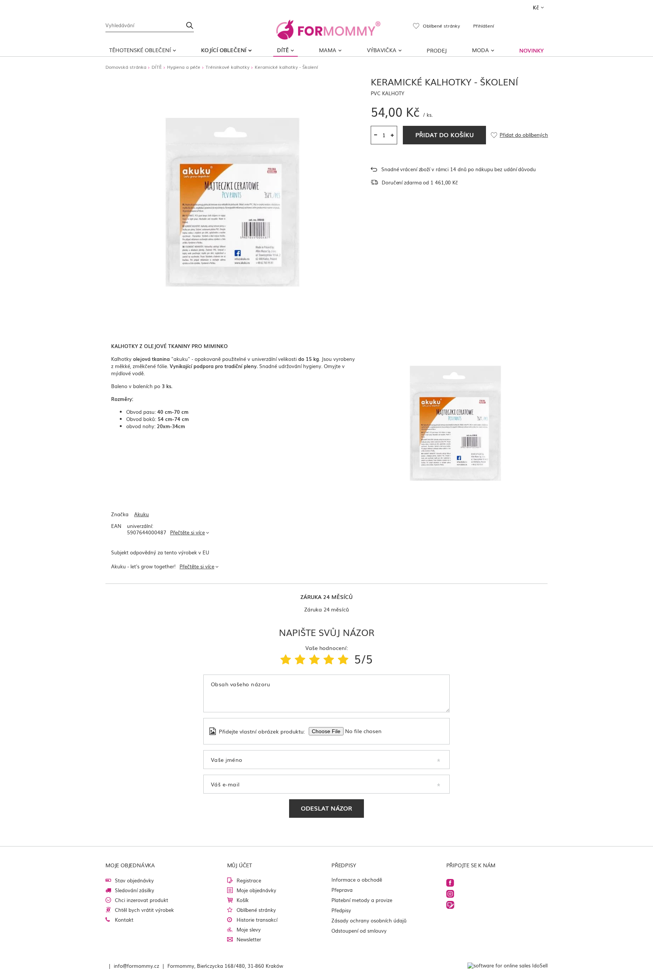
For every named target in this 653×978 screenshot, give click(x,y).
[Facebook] (450, 883)
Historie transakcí (257, 919)
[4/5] (328, 658)
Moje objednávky (256, 890)
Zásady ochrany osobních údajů (369, 920)
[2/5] (300, 658)
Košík (243, 900)
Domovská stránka (125, 66)
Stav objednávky (134, 880)
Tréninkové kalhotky (227, 66)
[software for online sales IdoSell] (507, 966)
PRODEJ (437, 50)
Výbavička (381, 50)
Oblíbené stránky (256, 910)
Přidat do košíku (444, 134)
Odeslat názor (326, 807)
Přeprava (342, 890)
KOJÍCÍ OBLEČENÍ (223, 50)
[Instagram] (450, 894)
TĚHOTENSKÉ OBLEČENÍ (140, 50)
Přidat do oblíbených (524, 135)
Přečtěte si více (187, 532)
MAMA (327, 50)
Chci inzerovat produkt (141, 900)
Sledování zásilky (134, 890)
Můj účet (239, 865)
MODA (480, 50)
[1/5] (285, 658)
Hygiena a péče (183, 66)
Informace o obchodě (356, 879)
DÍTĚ (283, 50)
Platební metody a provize (361, 900)
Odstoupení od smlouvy (359, 930)
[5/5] (343, 658)
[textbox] (149, 24)
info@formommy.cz (136, 965)
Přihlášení (483, 25)
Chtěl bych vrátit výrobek (144, 910)
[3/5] (314, 658)
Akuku (141, 514)
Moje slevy (249, 929)
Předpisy (341, 910)
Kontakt (124, 919)
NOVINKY (531, 50)
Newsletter (249, 939)
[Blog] (450, 905)
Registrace (249, 880)
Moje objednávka (130, 865)
